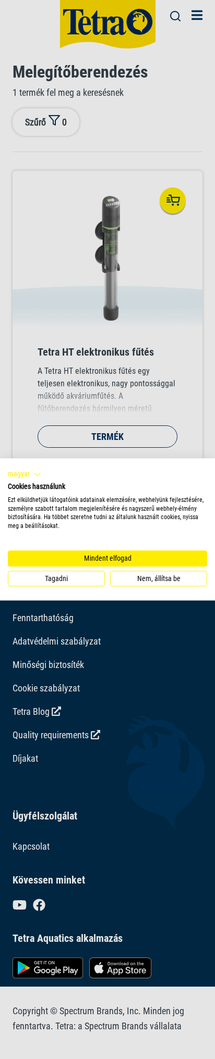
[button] (24, 474)
